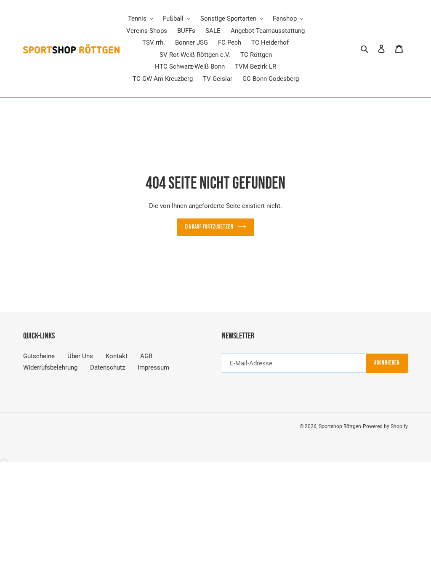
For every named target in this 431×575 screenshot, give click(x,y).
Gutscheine (39, 356)
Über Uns (80, 356)
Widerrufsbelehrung (50, 367)
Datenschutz (107, 367)
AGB (146, 356)
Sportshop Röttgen (340, 426)
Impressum (153, 367)
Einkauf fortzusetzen (209, 227)
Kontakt (117, 356)
